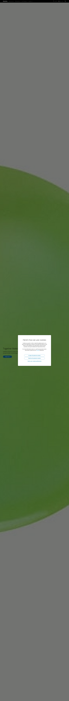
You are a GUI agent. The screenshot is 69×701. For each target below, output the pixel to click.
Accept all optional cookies (34, 355)
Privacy (37, 350)
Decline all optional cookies (34, 358)
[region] (34, 350)
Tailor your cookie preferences (34, 361)
